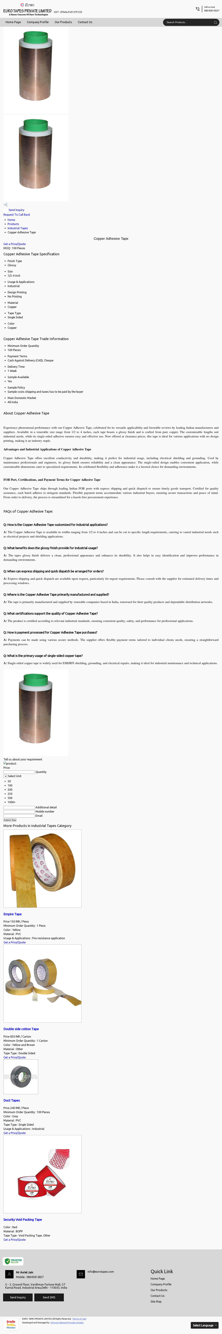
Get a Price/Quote (14, 244)
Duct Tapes (11, 1100)
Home (11, 219)
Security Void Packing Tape (22, 1219)
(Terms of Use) (79, 1319)
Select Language (203, 1325)
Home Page (13, 22)
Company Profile (38, 22)
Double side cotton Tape (21, 1029)
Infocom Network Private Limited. (67, 1322)
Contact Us (85, 22)
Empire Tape (12, 914)
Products (13, 224)
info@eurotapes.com (101, 1271)
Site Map (156, 1301)
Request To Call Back (16, 214)
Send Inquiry (16, 209)
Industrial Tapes (18, 228)
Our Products (63, 22)
